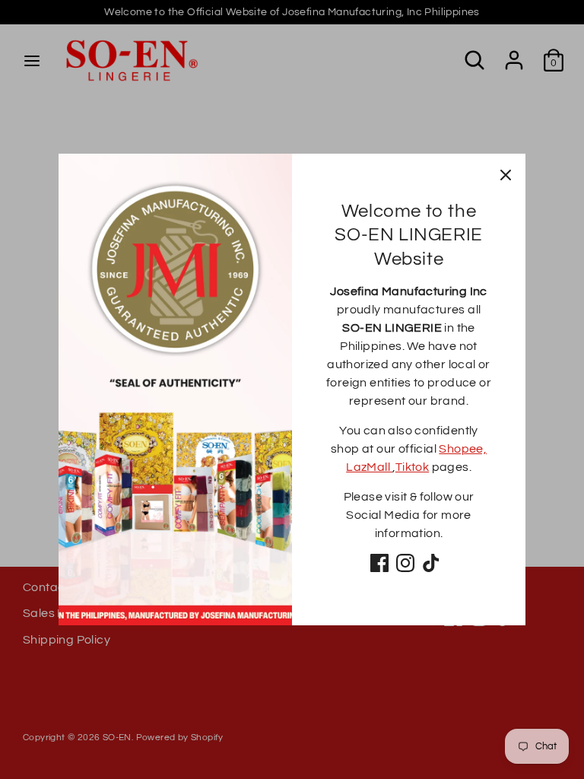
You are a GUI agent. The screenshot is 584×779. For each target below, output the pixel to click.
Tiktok (412, 467)
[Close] (505, 173)
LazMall (369, 467)
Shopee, (463, 449)
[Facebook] (379, 563)
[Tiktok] (431, 563)
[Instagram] (405, 563)
